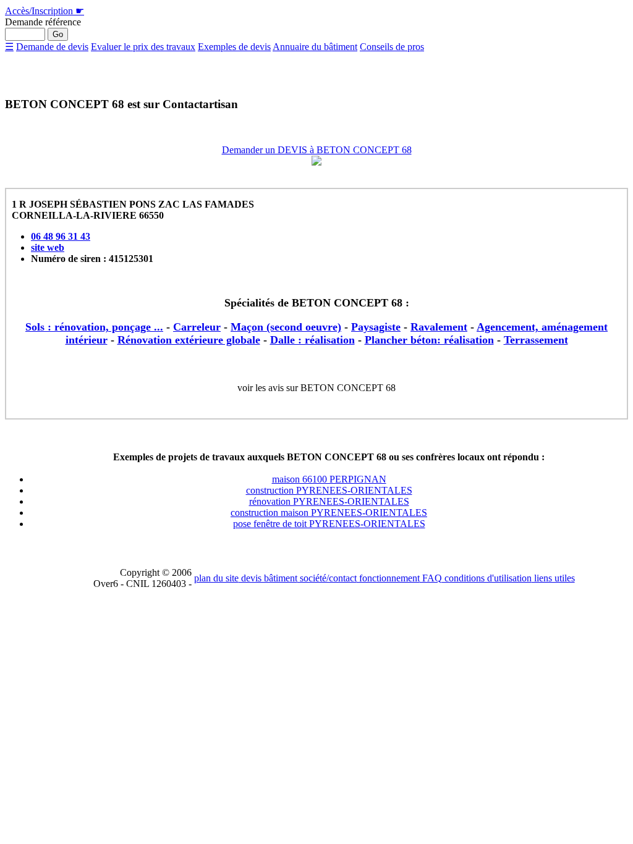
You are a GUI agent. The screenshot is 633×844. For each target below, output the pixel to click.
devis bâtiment (268, 578)
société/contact (327, 578)
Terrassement (536, 340)
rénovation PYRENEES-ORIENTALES (329, 501)
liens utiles (553, 578)
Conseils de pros (392, 46)
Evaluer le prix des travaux (143, 46)
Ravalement (438, 327)
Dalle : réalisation (312, 340)
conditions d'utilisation (487, 578)
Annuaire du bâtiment (315, 46)
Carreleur (197, 327)
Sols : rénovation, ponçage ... (94, 327)
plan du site (216, 578)
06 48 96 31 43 (60, 236)
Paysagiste (376, 327)
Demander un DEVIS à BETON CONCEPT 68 (317, 150)
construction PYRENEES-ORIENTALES (329, 490)
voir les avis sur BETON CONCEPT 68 (316, 387)
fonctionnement (388, 578)
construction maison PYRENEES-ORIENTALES (329, 512)
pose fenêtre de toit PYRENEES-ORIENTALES (329, 523)
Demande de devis (52, 46)
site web (47, 247)
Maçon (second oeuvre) (286, 327)
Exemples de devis (234, 46)
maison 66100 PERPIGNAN (329, 479)
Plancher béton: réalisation (429, 340)
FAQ (431, 578)
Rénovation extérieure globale (188, 340)
